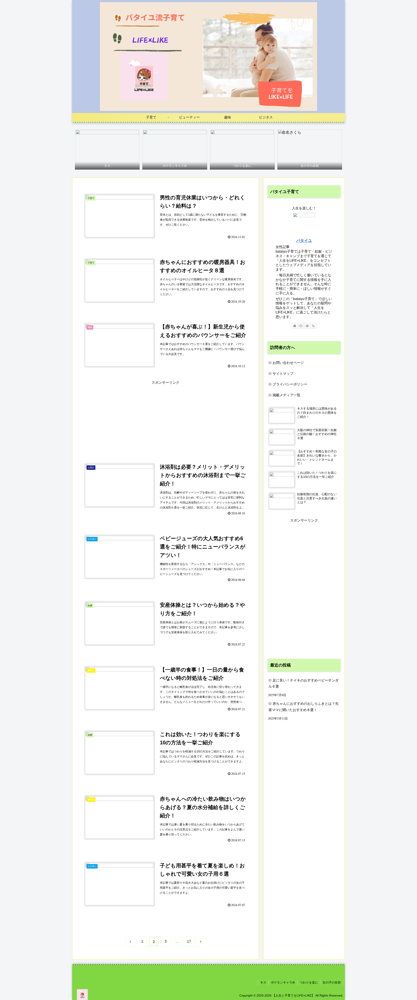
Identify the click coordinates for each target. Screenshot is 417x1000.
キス (263, 982)
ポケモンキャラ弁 (283, 982)
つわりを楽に (309, 982)
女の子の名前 (332, 982)
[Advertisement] (165, 416)
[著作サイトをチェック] (295, 325)
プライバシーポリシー (290, 384)
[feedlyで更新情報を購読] (307, 325)
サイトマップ (283, 373)
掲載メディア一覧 (286, 395)
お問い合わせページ (288, 363)
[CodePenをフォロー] (301, 325)
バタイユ (304, 240)
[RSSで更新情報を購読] (313, 325)
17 (189, 941)
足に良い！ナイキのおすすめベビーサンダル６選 (303, 683)
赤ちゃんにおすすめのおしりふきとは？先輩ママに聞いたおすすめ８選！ (303, 707)
